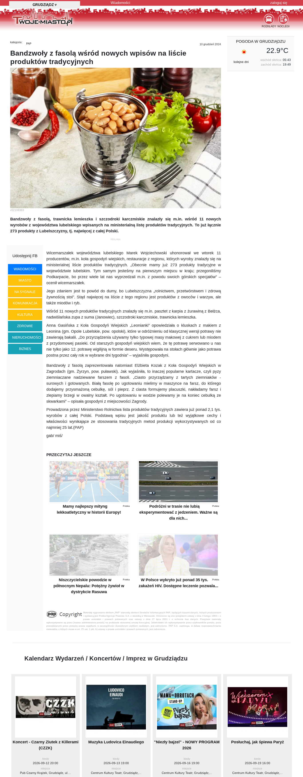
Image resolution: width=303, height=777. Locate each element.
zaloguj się (278, 3)
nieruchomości (26, 337)
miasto (25, 280)
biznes (25, 349)
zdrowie (25, 326)
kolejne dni (241, 62)
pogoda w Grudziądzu (260, 41)
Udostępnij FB (24, 256)
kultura (25, 315)
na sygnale (24, 292)
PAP (28, 43)
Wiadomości (120, 3)
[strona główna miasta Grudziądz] (42, 17)
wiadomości (25, 269)
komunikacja (25, 303)
